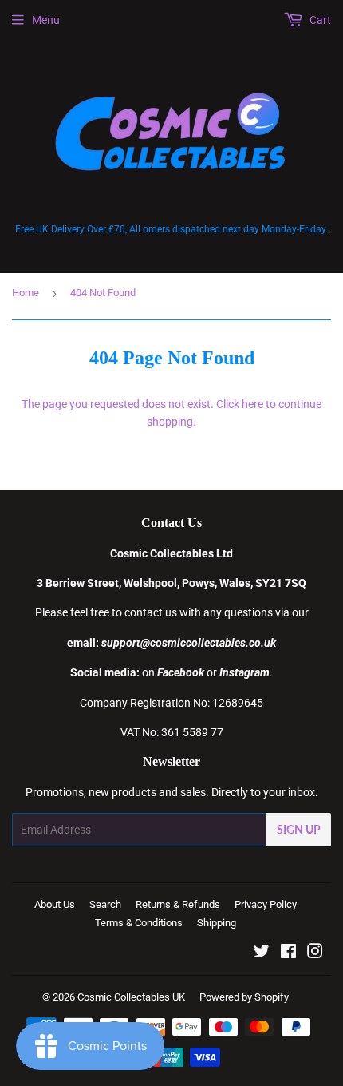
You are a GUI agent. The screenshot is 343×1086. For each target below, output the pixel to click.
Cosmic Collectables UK (131, 997)
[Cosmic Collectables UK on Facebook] (288, 953)
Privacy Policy (266, 904)
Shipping (216, 923)
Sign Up (299, 829)
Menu (46, 20)
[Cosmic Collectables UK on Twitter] (262, 953)
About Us (54, 904)
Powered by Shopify (244, 997)
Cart (319, 20)
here (252, 404)
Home (25, 293)
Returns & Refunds (178, 904)
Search (105, 904)
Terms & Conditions (139, 923)
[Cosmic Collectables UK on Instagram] (315, 953)
